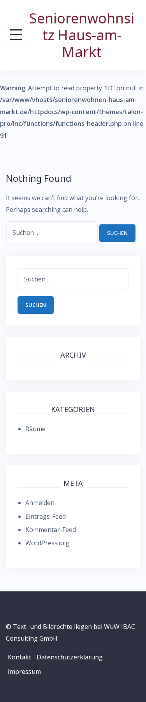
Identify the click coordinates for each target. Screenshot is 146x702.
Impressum (24, 671)
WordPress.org (47, 543)
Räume (35, 428)
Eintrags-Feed (45, 516)
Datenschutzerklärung (70, 657)
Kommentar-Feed (50, 529)
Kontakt (19, 657)
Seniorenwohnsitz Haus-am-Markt (81, 35)
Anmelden (40, 502)
